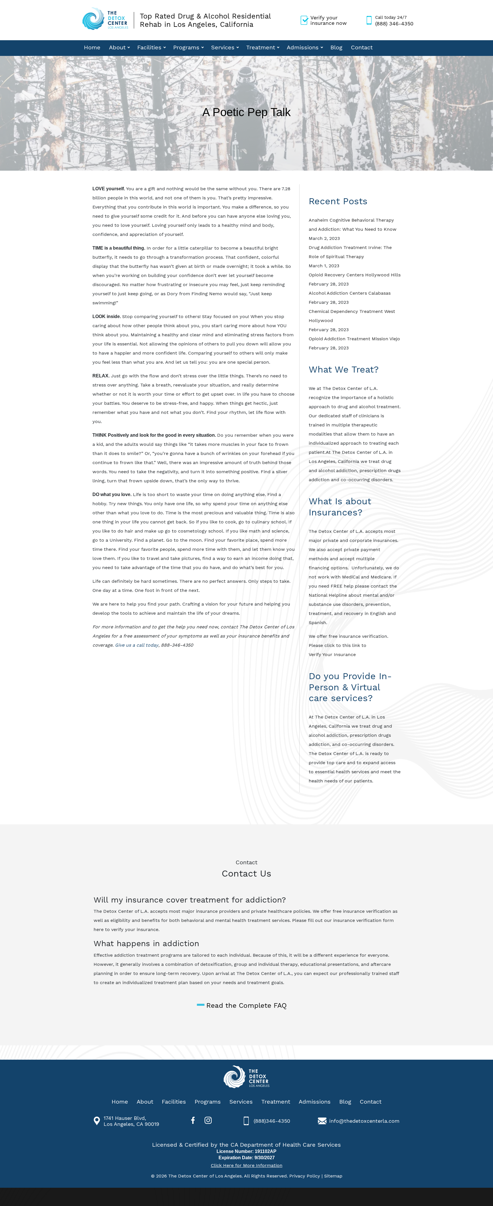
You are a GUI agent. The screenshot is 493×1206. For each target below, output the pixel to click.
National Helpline (328, 595)
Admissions (303, 47)
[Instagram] (208, 1121)
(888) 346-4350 (394, 21)
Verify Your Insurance (333, 654)
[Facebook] (193, 1121)
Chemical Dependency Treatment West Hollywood (352, 316)
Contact (362, 47)
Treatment (260, 47)
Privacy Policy (304, 1176)
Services (223, 47)
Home (92, 47)
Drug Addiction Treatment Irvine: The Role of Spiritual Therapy (350, 252)
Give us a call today (136, 645)
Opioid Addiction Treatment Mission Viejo (354, 338)
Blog (336, 47)
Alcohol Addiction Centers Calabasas (350, 293)
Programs (186, 47)
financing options (328, 567)
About (117, 47)
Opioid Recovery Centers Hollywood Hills (355, 275)
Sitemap (333, 1176)
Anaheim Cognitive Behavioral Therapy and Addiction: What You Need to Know (353, 224)
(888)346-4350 (272, 1121)
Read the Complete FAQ (246, 1005)
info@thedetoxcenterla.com (364, 1121)
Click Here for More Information (246, 1165)
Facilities (149, 47)
